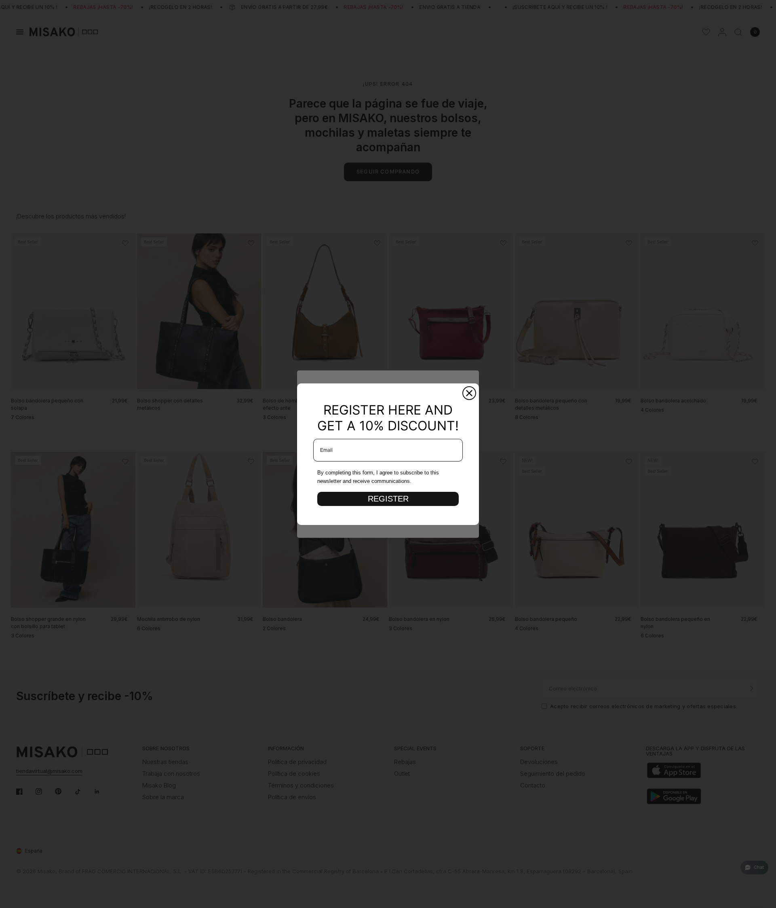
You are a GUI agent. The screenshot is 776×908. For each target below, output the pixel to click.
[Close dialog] (469, 393)
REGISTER (388, 498)
